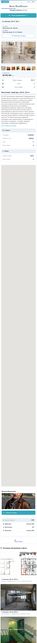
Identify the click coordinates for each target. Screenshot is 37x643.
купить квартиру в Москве (8, 125)
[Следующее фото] (33, 52)
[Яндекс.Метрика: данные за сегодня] (18, 540)
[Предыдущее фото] (4, 52)
